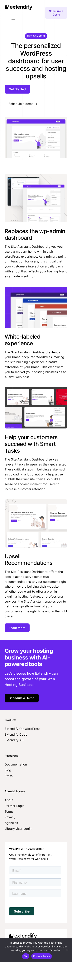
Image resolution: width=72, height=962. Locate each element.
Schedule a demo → (22, 104)
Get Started (17, 89)
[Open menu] (13, 18)
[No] (67, 950)
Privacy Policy (41, 956)
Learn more (17, 628)
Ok (25, 956)
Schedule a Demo (56, 12)
